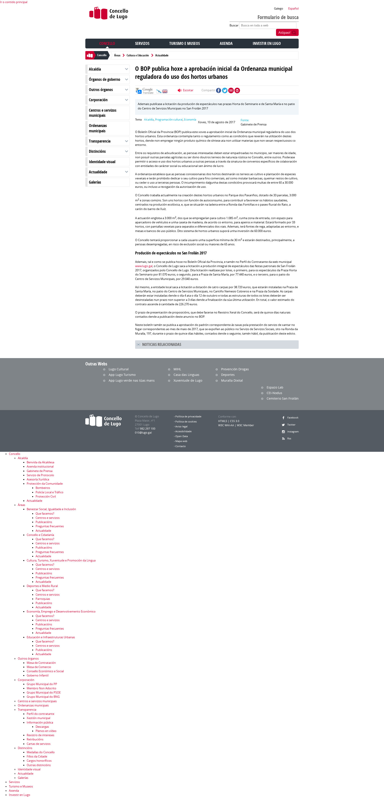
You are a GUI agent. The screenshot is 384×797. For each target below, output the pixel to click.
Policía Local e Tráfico (49, 492)
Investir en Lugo (267, 43)
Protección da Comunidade (45, 484)
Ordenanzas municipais (98, 128)
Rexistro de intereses (40, 735)
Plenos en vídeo (46, 731)
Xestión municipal (38, 718)
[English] (165, 92)
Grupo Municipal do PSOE (44, 692)
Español (293, 8)
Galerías (95, 182)
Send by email (231, 90)
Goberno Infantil (37, 675)
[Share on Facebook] (218, 90)
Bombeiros (43, 488)
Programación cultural (169, 119)
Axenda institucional (40, 466)
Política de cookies (186, 421)
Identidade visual (102, 162)
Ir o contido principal (13, 2)
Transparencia (99, 141)
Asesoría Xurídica (38, 479)
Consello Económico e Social (45, 671)
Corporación (98, 100)
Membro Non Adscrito (41, 688)
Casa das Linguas (186, 375)
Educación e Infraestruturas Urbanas (51, 637)
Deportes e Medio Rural (42, 586)
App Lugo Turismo (122, 375)
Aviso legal (181, 426)
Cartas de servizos (38, 744)
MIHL (177, 369)
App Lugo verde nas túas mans (132, 380)
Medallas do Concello (41, 752)
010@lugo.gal (143, 432)
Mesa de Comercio (39, 667)
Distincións (97, 151)
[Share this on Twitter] (225, 90)
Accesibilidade (183, 431)
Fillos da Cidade (37, 756)
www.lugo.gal (143, 266)
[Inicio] (108, 14)
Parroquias (43, 599)
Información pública (40, 722)
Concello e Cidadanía (40, 535)
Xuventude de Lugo (188, 380)
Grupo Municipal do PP (42, 684)
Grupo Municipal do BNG (43, 697)
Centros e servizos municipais (102, 112)
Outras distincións (39, 765)
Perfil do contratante (40, 714)
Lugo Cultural (119, 369)
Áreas (117, 55)
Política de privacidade (188, 416)
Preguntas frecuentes (50, 526)
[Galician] (159, 92)
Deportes (228, 375)
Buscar (234, 25)
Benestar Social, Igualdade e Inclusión (51, 509)
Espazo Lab (275, 387)
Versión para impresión (237, 90)
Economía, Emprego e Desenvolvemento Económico (61, 611)
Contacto (180, 446)
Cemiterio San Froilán (283, 398)
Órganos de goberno (104, 79)
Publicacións (44, 522)
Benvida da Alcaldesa (40, 462)
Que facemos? (45, 513)
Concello (107, 43)
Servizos (142, 43)
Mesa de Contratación (41, 663)
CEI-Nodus (274, 393)
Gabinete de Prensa (39, 471)
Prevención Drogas (235, 369)
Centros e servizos (48, 518)
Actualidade (161, 55)
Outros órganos (101, 89)
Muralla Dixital (232, 380)
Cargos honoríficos (39, 761)
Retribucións (35, 739)
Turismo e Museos (184, 43)
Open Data (181, 436)
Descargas (42, 727)
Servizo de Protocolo (40, 475)
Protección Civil (46, 496)
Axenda (226, 43)
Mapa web (181, 441)
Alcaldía (95, 69)
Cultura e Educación (138, 55)
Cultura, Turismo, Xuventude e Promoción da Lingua (61, 560)
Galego (278, 8)
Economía (190, 119)
